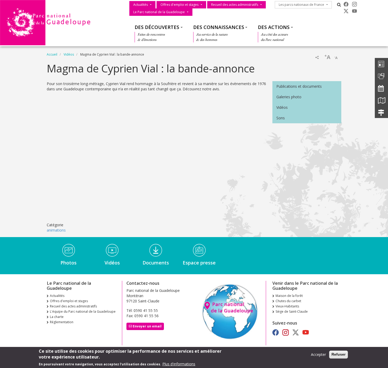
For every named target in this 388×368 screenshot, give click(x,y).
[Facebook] (346, 4)
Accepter (318, 354)
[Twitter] (346, 11)
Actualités (140, 4)
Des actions (274, 27)
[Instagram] (354, 4)
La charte (57, 317)
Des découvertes (157, 27)
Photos (68, 262)
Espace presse (199, 262)
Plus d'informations (178, 363)
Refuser (339, 354)
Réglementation (61, 322)
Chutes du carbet (288, 301)
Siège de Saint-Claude (292, 311)
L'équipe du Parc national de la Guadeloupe (83, 311)
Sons (280, 117)
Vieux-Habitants (287, 306)
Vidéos (69, 54)
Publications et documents (299, 86)
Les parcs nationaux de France (301, 4)
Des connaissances (218, 27)
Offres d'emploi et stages (179, 4)
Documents (156, 262)
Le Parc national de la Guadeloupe (159, 12)
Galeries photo (288, 96)
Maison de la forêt (289, 295)
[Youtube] (354, 11)
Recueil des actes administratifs (234, 4)
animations (56, 230)
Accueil (52, 54)
